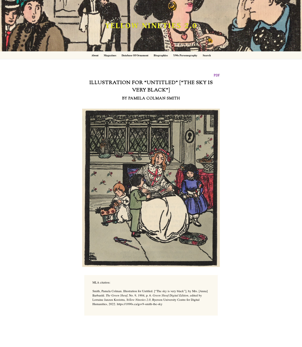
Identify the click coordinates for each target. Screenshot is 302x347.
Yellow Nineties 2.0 (151, 26)
